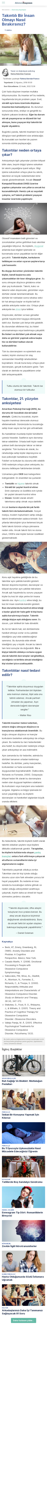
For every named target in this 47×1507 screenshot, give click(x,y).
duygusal (38, 246)
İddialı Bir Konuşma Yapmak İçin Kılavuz (20, 1116)
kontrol (22, 600)
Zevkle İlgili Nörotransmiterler (19, 1246)
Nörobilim (6, 10)
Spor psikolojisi (9, 1078)
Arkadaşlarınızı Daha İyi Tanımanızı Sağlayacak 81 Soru (22, 1312)
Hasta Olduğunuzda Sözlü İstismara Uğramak (23, 1278)
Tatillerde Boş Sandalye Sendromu (22, 1182)
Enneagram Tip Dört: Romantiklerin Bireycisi (22, 1214)
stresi (18, 309)
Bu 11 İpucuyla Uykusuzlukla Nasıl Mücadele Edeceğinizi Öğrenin (21, 1150)
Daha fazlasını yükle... (23, 1320)
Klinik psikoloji (8, 1274)
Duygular (6, 1179)
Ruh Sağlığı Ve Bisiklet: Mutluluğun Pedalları (22, 1083)
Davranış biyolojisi (19, 10)
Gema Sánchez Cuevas (21, 74)
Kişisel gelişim (8, 1210)
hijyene (20, 483)
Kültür (5, 1308)
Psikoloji (6, 1112)
